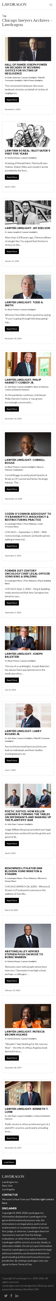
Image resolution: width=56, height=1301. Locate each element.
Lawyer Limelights (29, 77)
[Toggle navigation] (51, 4)
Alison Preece (13, 309)
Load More (9, 1162)
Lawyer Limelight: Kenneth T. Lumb (26, 1110)
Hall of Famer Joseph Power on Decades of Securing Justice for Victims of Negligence (26, 69)
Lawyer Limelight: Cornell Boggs (25, 461)
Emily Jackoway (13, 77)
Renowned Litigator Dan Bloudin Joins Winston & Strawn (23, 871)
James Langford (14, 232)
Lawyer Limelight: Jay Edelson (27, 228)
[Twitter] (5, 1295)
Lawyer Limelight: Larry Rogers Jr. (23, 733)
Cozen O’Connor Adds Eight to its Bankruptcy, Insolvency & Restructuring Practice (28, 516)
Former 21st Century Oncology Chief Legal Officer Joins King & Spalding (27, 573)
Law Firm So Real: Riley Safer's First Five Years (27, 152)
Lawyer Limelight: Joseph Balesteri (24, 655)
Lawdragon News (14, 524)
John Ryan (11, 387)
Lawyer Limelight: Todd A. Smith (24, 304)
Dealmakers (18, 470)
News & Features (41, 387)
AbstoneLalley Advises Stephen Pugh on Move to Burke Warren (24, 954)
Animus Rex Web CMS (27, 1289)
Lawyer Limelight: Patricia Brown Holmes (25, 1033)
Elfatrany (42, 1285)
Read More (12, 99)
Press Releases (30, 524)
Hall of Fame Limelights (33, 80)
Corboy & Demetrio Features (17, 389)
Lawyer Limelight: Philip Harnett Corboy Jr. (23, 381)
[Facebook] (11, 1295)
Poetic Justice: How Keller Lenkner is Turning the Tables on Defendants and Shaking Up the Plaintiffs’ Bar (28, 816)
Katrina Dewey (13, 158)
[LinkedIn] (16, 1295)
